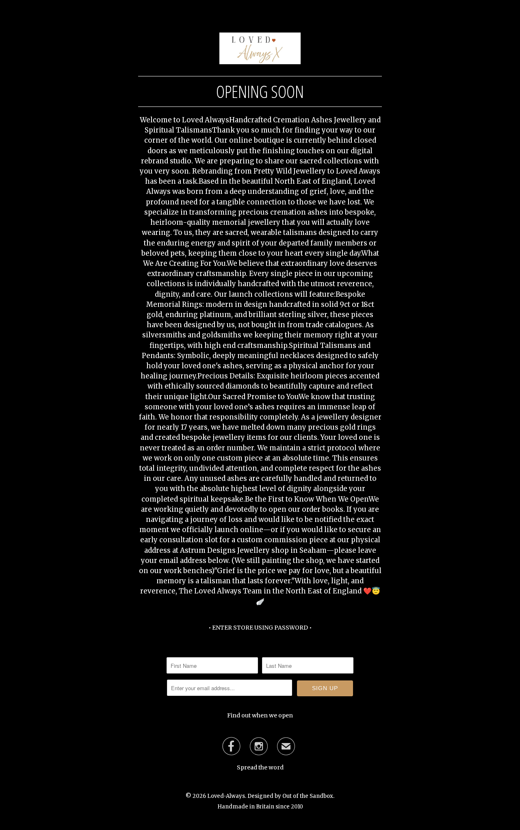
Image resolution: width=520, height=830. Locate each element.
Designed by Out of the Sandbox (290, 796)
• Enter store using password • (260, 627)
